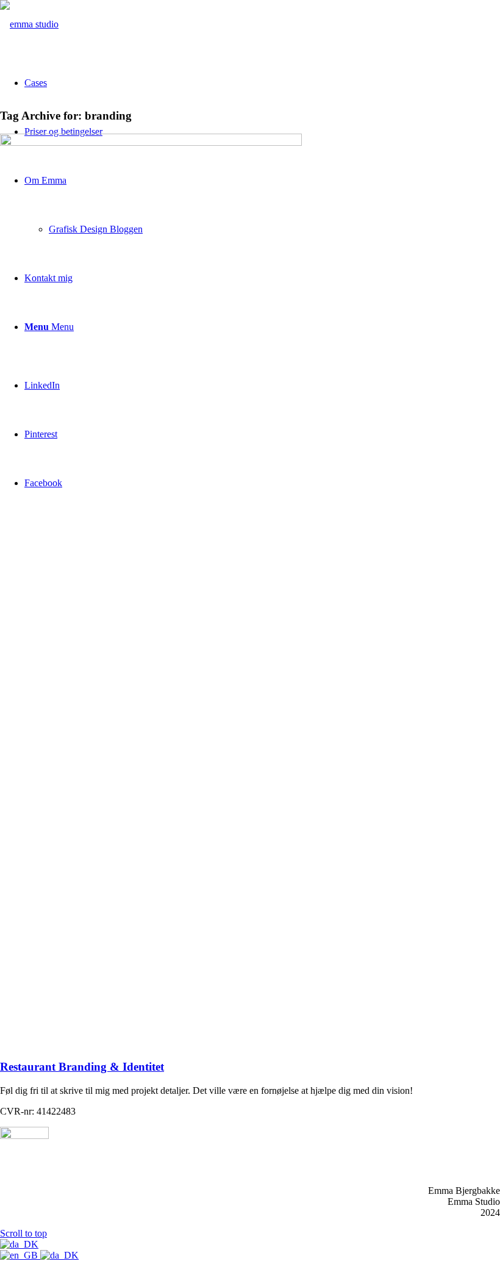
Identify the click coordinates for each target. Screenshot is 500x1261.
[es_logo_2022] (29, 24)
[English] (20, 1255)
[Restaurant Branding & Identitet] (151, 142)
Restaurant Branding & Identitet (82, 1066)
